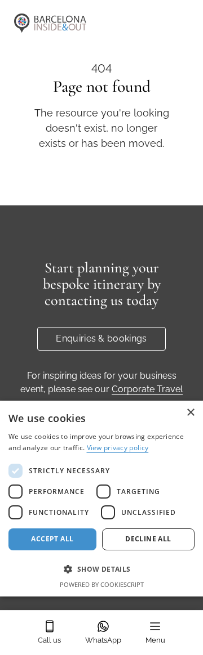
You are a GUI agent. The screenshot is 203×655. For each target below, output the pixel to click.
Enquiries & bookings (101, 338)
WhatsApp (103, 640)
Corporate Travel (147, 389)
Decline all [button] (148, 539)
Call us (49, 640)
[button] (101, 569)
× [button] (190, 413)
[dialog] (101, 498)
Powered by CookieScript (102, 584)
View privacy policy (118, 447)
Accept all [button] (52, 539)
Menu (155, 640)
